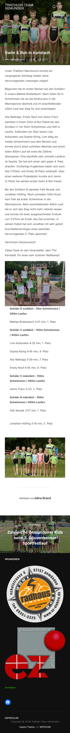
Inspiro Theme (27, 727)
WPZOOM (45, 727)
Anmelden (10, 687)
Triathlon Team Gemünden (19, 6)
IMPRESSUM (12, 718)
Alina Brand (17, 59)
